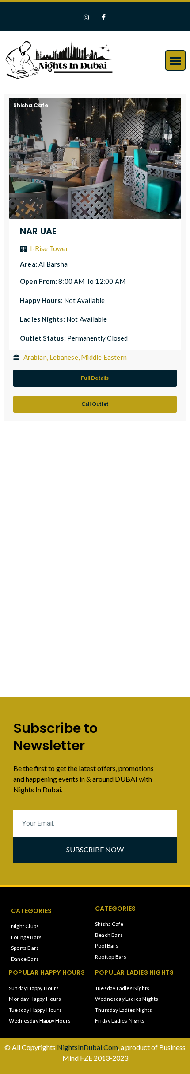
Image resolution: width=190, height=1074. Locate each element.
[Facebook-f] (103, 17)
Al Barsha (53, 264)
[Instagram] (86, 17)
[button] (175, 60)
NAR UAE (38, 231)
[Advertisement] (73, 496)
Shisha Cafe (30, 105)
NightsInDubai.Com (87, 1047)
